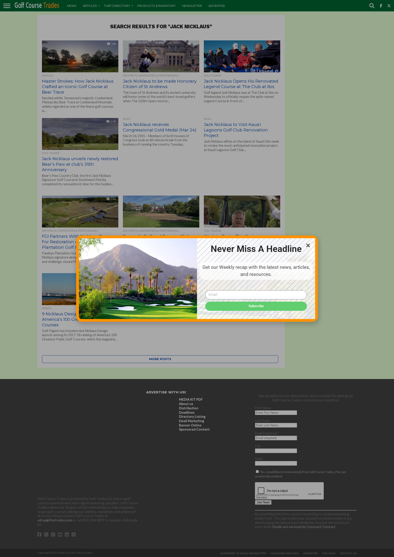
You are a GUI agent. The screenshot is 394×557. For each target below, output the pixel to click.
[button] (308, 245)
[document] (197, 278)
